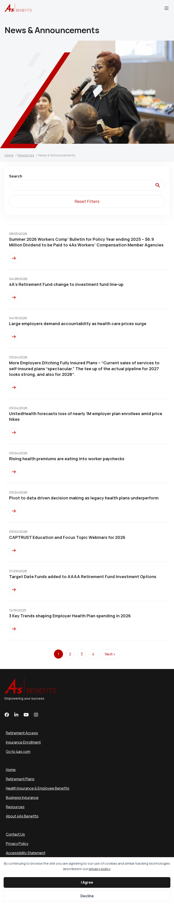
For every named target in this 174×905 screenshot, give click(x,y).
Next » (110, 654)
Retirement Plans (20, 778)
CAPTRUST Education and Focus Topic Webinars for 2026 (67, 537)
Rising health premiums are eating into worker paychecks (66, 458)
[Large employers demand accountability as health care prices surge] (14, 336)
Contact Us (15, 834)
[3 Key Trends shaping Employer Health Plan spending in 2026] (14, 629)
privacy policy (100, 868)
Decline (87, 895)
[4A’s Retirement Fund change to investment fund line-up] (14, 297)
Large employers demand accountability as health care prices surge (77, 323)
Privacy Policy (17, 843)
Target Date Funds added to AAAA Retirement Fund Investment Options (82, 576)
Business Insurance (22, 797)
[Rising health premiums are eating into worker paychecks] (14, 472)
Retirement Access (22, 732)
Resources (15, 806)
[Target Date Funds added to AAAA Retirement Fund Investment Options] (14, 589)
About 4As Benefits (22, 816)
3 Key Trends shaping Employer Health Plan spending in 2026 (70, 615)
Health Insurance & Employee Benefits (37, 788)
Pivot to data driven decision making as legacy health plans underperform (84, 498)
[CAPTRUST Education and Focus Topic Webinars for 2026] (14, 550)
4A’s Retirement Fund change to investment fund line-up (66, 284)
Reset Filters (87, 201)
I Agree (87, 882)
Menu (166, 8)
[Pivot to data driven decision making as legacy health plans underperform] (14, 511)
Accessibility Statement (25, 852)
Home (11, 769)
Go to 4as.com (18, 751)
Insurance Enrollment (23, 742)
